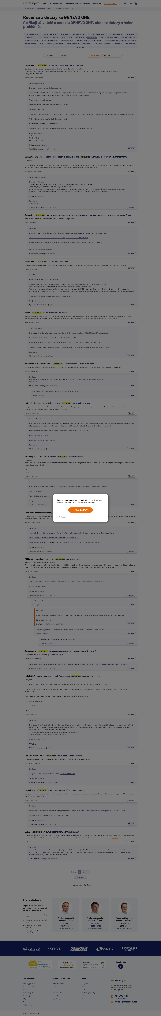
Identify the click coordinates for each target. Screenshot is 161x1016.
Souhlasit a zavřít (80, 510)
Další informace (61, 517)
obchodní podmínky (89, 502)
